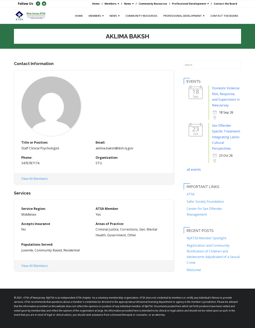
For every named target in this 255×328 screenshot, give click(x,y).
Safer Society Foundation (205, 201)
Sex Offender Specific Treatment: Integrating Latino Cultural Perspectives (226, 137)
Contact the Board (225, 3)
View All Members (34, 178)
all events (194, 169)
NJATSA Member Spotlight (206, 238)
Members (111, 3)
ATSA (191, 194)
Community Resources (153, 3)
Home (96, 3)
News (127, 3)
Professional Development (189, 3)
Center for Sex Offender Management (204, 211)
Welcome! (194, 270)
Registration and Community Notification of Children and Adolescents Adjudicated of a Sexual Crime (213, 254)
